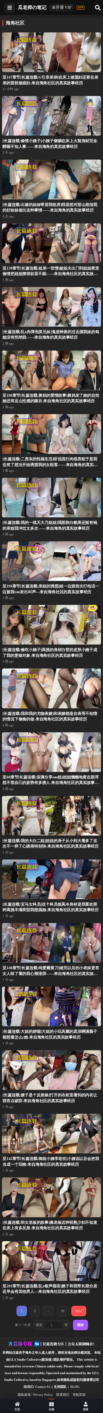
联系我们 (62, 1395)
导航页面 (79, 1395)
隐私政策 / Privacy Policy (35, 1395)
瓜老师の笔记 (32, 7)
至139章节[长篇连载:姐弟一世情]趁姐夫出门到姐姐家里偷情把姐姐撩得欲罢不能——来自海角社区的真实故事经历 (50, 274)
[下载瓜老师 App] (80, 7)
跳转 (80, 1325)
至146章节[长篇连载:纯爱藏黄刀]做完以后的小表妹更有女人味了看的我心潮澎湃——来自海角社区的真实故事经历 (50, 973)
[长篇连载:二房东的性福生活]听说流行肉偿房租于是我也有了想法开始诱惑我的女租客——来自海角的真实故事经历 (50, 464)
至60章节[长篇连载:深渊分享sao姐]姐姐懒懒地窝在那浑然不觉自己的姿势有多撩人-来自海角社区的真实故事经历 (50, 783)
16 (62, 1311)
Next (79, 1311)
